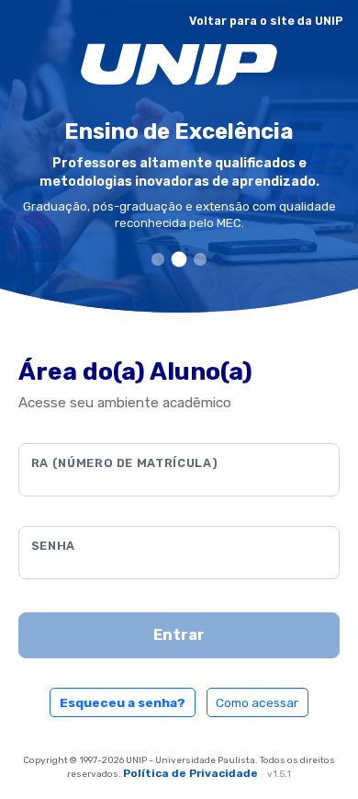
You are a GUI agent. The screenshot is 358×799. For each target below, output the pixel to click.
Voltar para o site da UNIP (266, 21)
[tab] (157, 259)
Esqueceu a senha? (122, 702)
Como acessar (257, 702)
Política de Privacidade (192, 773)
